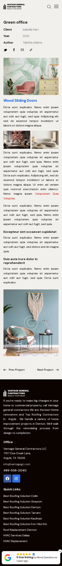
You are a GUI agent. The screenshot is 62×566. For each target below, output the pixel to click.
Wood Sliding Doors (20, 100)
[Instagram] (16, 478)
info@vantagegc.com (16, 464)
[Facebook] (7, 478)
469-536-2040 (15, 470)
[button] (60, 551)
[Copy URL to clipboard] (31, 50)
